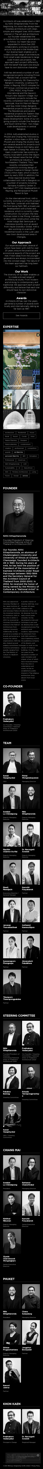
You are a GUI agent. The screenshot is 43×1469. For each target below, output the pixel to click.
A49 (24, 464)
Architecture (9, 432)
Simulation (33, 456)
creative (8, 448)
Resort (15, 436)
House (32, 432)
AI (19, 468)
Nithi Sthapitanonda (12, 464)
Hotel (32, 436)
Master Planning (11, 440)
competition (32, 448)
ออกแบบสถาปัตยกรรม (12, 456)
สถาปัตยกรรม (18, 452)
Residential (22, 432)
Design (16, 476)
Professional (9, 460)
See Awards (21, 316)
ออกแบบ (25, 476)
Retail (7, 436)
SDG (6, 472)
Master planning (11, 444)
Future (7, 476)
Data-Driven (28, 468)
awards (7, 452)
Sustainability (10, 468)
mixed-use (21, 460)
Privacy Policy (36, 1465)
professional (19, 448)
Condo (24, 436)
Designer (24, 440)
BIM (24, 456)
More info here (20, 1458)
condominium (26, 444)
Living (34, 472)
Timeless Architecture (20, 472)
